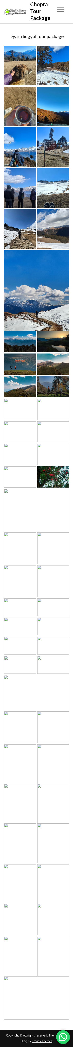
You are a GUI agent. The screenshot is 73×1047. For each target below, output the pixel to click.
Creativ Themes (42, 1041)
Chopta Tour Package (40, 11)
